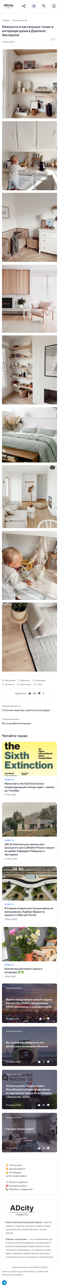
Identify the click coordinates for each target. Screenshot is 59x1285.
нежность (9, 684)
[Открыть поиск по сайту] (44, 6)
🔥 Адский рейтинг (15, 1168)
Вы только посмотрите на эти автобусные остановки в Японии (27, 1044)
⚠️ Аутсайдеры (13, 1172)
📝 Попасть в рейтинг (17, 1182)
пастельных (25, 684)
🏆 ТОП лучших (14, 1165)
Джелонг (25, 680)
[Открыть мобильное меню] (54, 6)
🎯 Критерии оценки (16, 1185)
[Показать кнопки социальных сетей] (24, 6)
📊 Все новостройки (16, 1175)
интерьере (40, 680)
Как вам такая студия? (20, 1128)
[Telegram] (4, 1282)
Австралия (10, 680)
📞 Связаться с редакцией (19, 1189)
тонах (39, 684)
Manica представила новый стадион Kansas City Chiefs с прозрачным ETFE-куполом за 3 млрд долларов (29, 1003)
